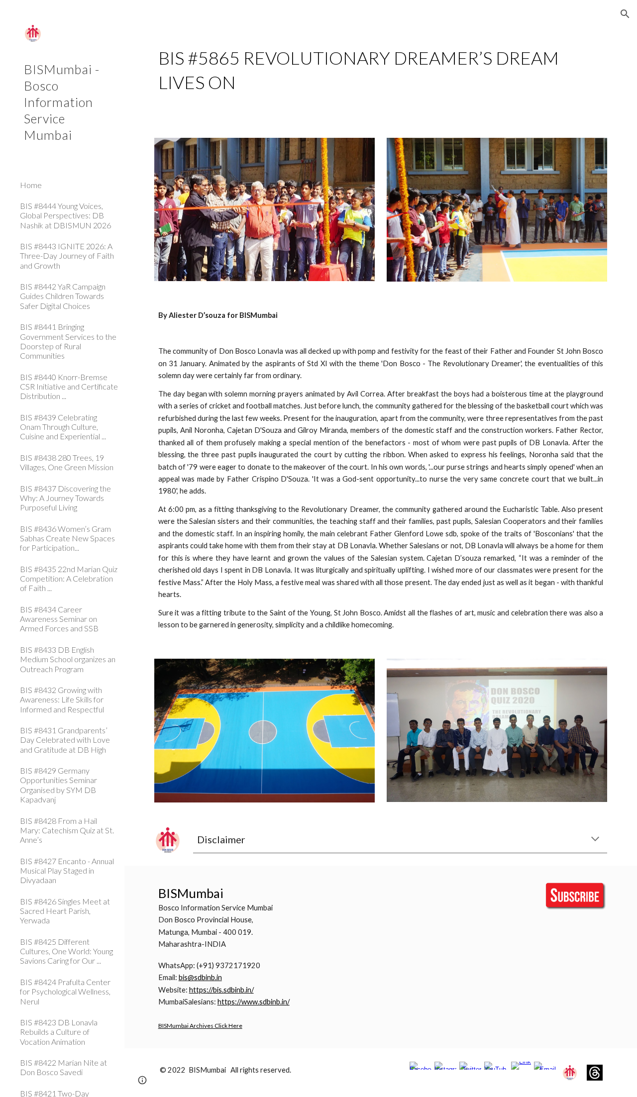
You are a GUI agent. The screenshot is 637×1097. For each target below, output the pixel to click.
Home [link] (31, 185)
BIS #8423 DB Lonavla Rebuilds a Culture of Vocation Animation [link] (59, 1031)
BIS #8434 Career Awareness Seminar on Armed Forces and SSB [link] (59, 618)
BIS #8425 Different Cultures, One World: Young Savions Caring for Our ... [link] (66, 951)
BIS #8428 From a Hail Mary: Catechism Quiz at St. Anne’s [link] (67, 830)
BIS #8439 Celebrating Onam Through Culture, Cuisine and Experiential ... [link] (63, 426)
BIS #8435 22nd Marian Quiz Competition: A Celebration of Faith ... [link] (68, 578)
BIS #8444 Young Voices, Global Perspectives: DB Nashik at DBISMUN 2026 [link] (65, 215)
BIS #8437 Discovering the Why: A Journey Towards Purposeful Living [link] (65, 498)
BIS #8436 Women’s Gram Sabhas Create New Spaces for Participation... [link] (67, 538)
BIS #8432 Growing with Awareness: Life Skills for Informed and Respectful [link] (62, 699)
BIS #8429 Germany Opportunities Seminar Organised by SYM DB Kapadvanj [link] (58, 785)
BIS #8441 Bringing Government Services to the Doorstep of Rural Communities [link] (68, 341)
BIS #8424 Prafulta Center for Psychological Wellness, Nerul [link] (65, 991)
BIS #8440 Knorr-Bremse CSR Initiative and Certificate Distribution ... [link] (69, 386)
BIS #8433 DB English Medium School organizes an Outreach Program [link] (67, 659)
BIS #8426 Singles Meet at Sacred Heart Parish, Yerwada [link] (65, 911)
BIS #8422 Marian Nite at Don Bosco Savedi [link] (63, 1067)
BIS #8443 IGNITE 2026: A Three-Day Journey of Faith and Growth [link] (67, 255)
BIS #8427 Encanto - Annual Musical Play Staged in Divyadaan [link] (67, 870)
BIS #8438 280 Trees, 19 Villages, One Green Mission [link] (66, 462)
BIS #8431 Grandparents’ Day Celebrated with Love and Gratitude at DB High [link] (65, 739)
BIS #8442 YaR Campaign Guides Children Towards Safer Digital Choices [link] (63, 296)
